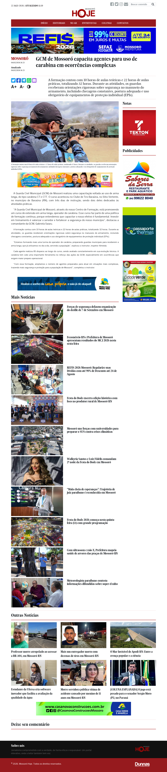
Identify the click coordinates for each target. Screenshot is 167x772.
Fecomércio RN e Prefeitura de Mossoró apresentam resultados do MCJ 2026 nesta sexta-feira (91, 340)
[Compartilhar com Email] (34, 80)
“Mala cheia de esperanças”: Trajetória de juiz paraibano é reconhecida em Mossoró (91, 490)
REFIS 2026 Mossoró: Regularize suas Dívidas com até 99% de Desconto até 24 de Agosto (92, 371)
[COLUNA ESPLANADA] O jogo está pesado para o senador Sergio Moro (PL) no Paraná (130, 693)
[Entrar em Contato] (126, 4)
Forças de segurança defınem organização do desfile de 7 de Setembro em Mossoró (91, 308)
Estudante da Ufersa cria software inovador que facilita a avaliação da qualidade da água (31, 693)
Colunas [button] (107, 23)
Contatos (122, 23)
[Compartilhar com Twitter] (13, 80)
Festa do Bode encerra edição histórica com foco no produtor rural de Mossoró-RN (92, 399)
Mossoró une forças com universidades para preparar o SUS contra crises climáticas (92, 430)
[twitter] (117, 4)
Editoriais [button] (59, 23)
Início (44, 23)
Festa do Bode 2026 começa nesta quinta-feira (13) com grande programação (91, 521)
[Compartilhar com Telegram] (24, 80)
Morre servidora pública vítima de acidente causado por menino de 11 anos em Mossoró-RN (81, 693)
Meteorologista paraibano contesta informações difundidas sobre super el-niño (92, 582)
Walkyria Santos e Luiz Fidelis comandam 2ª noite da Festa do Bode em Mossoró (91, 460)
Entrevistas (89, 23)
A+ (14, 86)
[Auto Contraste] (29, 86)
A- (22, 86)
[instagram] (121, 4)
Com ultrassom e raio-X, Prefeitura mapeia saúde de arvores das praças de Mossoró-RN (92, 551)
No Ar (73, 23)
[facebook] (112, 4)
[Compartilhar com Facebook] (18, 80)
